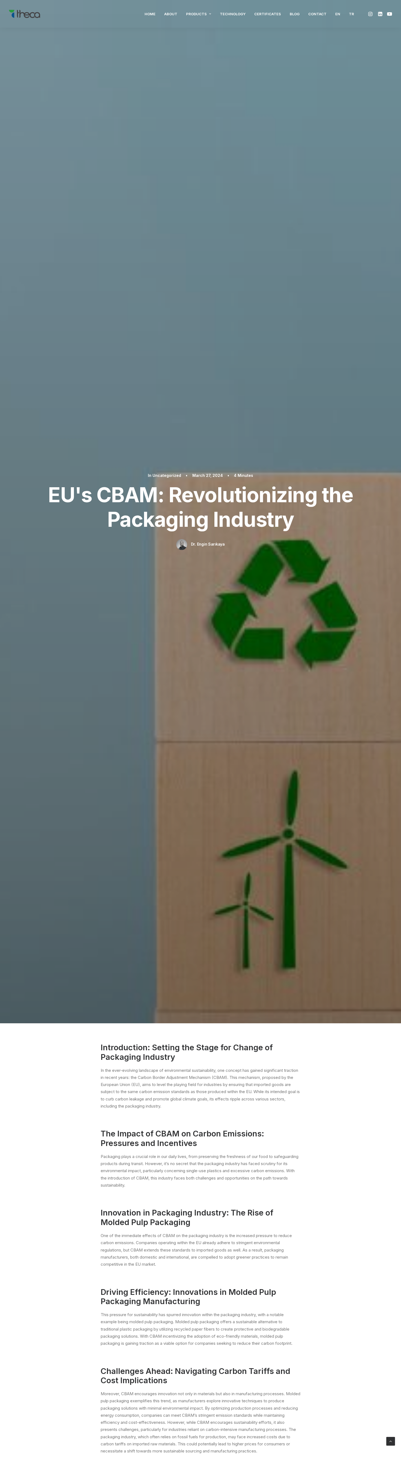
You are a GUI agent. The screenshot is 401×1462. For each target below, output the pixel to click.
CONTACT (317, 14)
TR (351, 14)
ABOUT (170, 14)
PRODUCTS (196, 14)
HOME (150, 14)
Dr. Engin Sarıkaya (208, 544)
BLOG (295, 14)
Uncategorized (166, 475)
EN (337, 14)
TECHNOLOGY (233, 14)
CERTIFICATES (267, 14)
